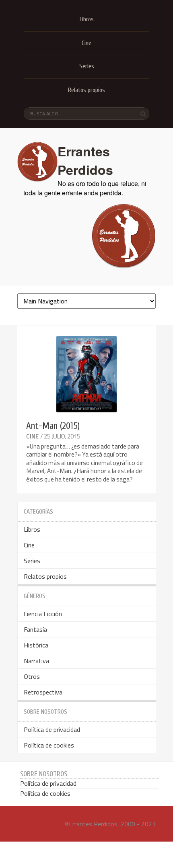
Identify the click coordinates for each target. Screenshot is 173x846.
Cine (86, 43)
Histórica (36, 645)
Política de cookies (49, 745)
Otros (32, 676)
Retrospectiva (43, 692)
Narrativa (36, 661)
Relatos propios (86, 90)
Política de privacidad (52, 729)
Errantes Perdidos (85, 160)
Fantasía (35, 629)
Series (86, 66)
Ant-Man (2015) (53, 425)
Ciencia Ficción (43, 614)
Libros (87, 19)
